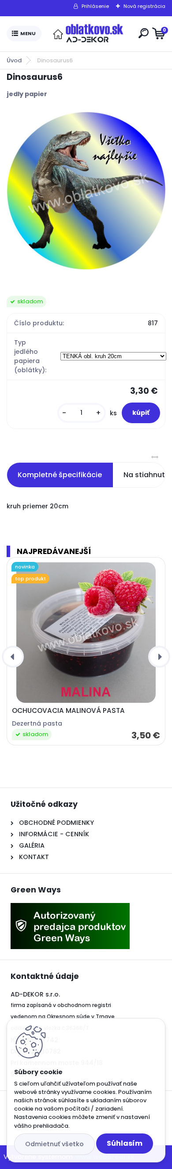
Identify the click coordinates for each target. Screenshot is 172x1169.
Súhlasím (124, 1143)
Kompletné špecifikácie (60, 475)
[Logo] (88, 34)
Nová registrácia (144, 6)
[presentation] (13, 657)
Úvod (14, 60)
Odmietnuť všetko (54, 1144)
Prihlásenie (95, 6)
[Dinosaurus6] (86, 191)
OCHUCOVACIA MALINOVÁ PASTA (68, 710)
